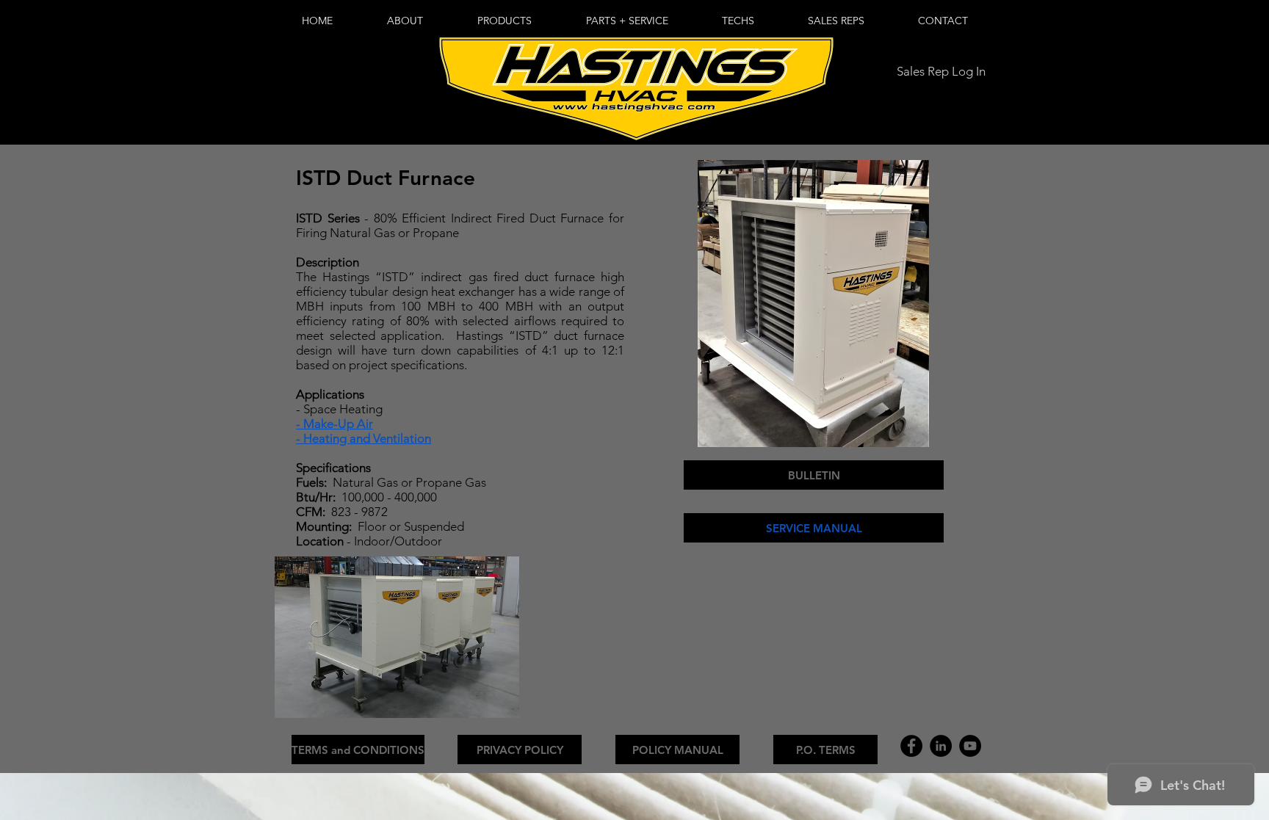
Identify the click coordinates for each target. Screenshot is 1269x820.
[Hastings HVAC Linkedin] (941, 746)
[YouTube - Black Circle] (970, 746)
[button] (504, 21)
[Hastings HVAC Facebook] (911, 746)
